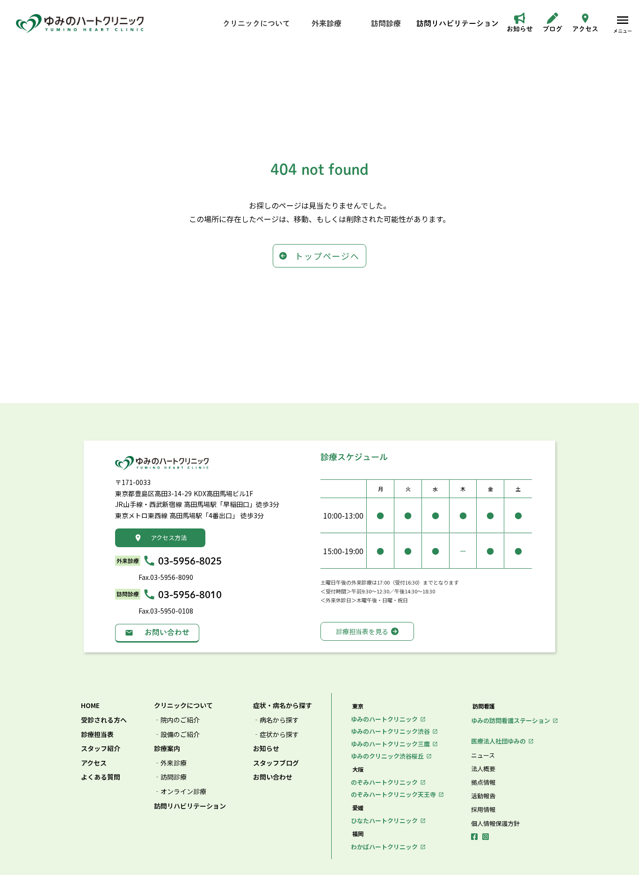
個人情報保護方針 (495, 823)
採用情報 (483, 809)
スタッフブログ (276, 763)
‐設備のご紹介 (177, 734)
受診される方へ (104, 720)
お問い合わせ (272, 777)
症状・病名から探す (282, 705)
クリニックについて (183, 705)
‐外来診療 (170, 763)
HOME (90, 705)
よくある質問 (100, 777)
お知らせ (266, 748)
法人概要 (483, 769)
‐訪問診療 (170, 777)
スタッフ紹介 (100, 748)
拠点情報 (483, 782)
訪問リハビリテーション (190, 806)
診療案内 (167, 748)
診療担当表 (97, 734)
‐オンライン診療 (180, 791)
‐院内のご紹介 (177, 720)
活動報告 (483, 796)
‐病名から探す (276, 720)
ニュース (483, 755)
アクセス (94, 763)
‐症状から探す (276, 734)
